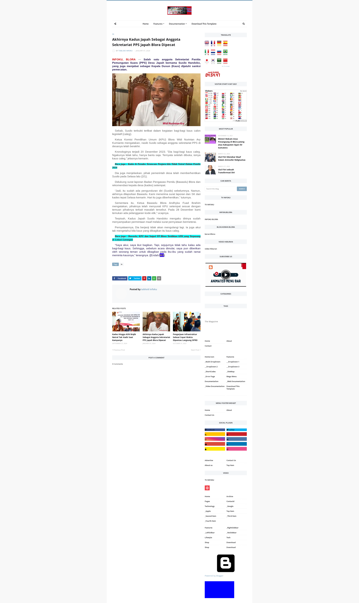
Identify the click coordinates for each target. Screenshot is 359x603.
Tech (228, 537)
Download (231, 542)
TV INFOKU (209, 204)
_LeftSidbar (210, 532)
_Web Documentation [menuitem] (235, 381)
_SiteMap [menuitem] (230, 371)
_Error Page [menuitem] (210, 376)
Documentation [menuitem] (177, 23)
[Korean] (214, 63)
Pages (207, 501)
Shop (207, 542)
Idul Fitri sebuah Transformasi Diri (226, 171)
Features (208, 527)
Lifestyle (208, 537)
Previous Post (119, 350)
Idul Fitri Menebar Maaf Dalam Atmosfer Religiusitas (231, 158)
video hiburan (211, 248)
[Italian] (207, 54)
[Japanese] (207, 63)
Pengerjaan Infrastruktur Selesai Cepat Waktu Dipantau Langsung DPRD (185, 337)
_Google (229, 506)
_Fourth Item (210, 521)
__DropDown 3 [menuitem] (232, 366)
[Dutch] (214, 54)
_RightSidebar (232, 527)
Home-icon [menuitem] (209, 357)
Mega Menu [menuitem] (231, 376)
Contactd (230, 501)
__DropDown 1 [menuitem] (232, 361)
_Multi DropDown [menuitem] (212, 361)
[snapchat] (215, 449)
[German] (220, 45)
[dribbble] (236, 449)
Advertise (209, 460)
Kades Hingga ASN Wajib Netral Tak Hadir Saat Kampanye (124, 337)
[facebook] (215, 429)
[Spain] (226, 45)
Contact (208, 346)
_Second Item (210, 516)
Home (207, 341)
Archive (229, 496)
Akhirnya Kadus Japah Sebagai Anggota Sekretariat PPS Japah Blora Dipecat (156, 337)
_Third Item (231, 516)
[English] (207, 45)
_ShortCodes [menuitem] (210, 371)
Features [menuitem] (157, 23)
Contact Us (209, 415)
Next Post (195, 350)
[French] (214, 45)
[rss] (215, 434)
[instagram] (215, 396)
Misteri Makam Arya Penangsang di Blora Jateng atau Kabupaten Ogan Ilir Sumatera (231, 143)
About (229, 341)
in (113, 34)
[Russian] (220, 54)
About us (208, 465)
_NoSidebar (231, 532)
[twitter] (236, 429)
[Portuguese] (226, 54)
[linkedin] (236, 444)
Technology (210, 506)
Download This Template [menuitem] (204, 23)
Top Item (230, 465)
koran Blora (210, 234)
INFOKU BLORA (211, 219)
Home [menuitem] (146, 23)
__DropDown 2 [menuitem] (211, 366)
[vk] (236, 439)
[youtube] (215, 444)
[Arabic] (220, 63)
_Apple (208, 511)
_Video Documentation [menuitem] (215, 386)
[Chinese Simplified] (226, 63)
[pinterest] (236, 396)
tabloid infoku (125, 51)
